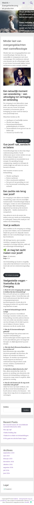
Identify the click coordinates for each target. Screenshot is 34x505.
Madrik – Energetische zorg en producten (10, 6)
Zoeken (6, 407)
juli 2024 (6, 470)
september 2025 (8, 453)
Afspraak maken (23, 141)
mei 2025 (6, 456)
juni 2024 (6, 473)
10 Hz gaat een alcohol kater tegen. (15, 438)
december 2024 (8, 461)
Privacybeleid (8, 489)
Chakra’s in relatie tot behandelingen (16, 435)
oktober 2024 (8, 464)
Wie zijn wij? (7, 430)
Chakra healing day (9, 432)
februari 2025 (7, 459)
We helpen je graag (11, 275)
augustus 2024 (8, 467)
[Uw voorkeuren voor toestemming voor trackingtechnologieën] (31, 502)
